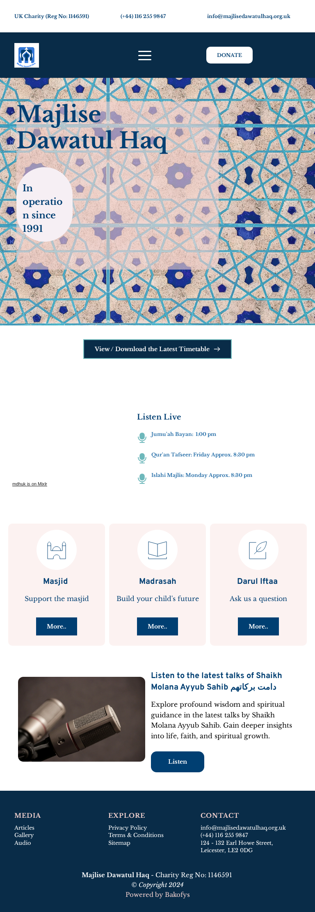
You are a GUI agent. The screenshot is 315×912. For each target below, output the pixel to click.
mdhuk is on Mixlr (29, 483)
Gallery (24, 835)
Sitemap (120, 842)
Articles (24, 827)
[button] (144, 55)
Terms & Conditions (136, 835)
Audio (22, 842)
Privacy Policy (127, 827)
